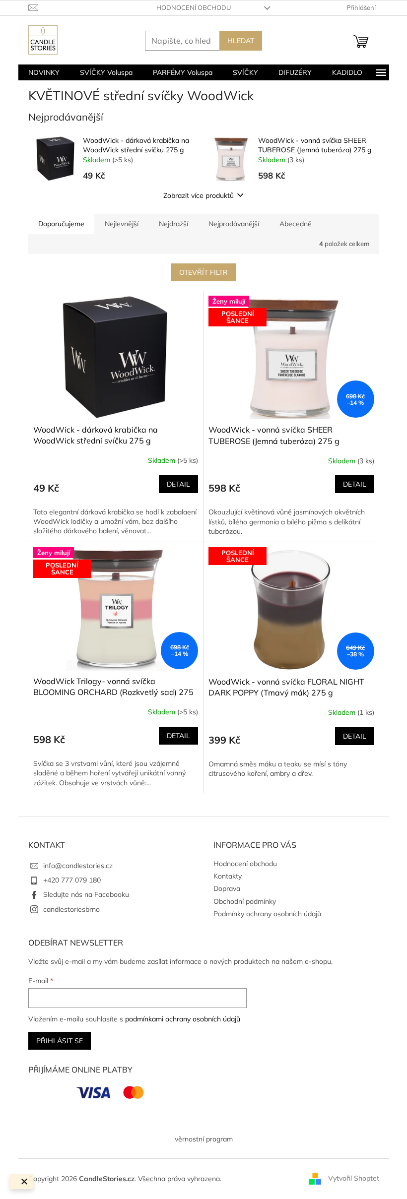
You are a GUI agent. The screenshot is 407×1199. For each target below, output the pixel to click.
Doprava (226, 888)
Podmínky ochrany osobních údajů (267, 913)
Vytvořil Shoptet (353, 1178)
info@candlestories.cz (78, 865)
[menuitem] (43, 72)
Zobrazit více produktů (198, 195)
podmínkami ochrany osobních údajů (182, 1018)
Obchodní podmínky (244, 901)
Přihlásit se (59, 1040)
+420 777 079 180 (72, 880)
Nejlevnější (121, 223)
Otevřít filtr (203, 272)
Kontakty (227, 876)
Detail (178, 484)
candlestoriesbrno (71, 909)
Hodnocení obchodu (193, 7)
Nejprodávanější (233, 223)
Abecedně (295, 223)
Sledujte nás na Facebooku (86, 894)
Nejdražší (173, 223)
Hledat (240, 40)
